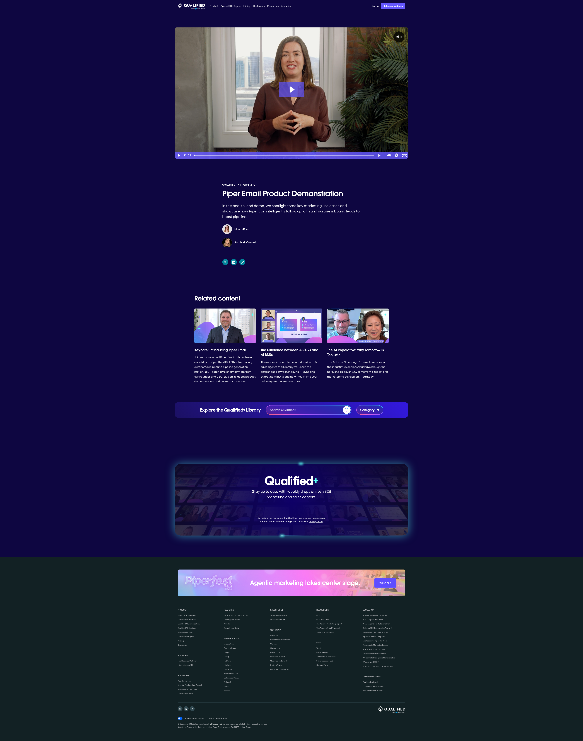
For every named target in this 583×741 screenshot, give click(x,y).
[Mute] (389, 155)
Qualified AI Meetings (187, 628)
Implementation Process (373, 690)
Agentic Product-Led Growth (190, 685)
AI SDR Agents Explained (373, 619)
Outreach (228, 669)
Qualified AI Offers (185, 632)
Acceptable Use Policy (326, 656)
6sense (227, 690)
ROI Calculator (322, 619)
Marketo (227, 665)
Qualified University (371, 682)
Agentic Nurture (184, 681)
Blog (318, 615)
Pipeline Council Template (374, 636)
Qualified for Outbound (188, 689)
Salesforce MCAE (231, 678)
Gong (226, 656)
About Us (274, 635)
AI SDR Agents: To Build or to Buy (376, 624)
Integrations (229, 644)
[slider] (284, 155)
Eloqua (227, 652)
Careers (273, 644)
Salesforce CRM (231, 673)
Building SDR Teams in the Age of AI (377, 628)
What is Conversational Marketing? (378, 666)
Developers (182, 645)
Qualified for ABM (185, 693)
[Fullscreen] (404, 155)
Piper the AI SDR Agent (187, 615)
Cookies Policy (322, 665)
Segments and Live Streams (236, 615)
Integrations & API (185, 665)
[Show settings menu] (397, 155)
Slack (226, 686)
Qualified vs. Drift (277, 656)
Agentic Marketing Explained (375, 615)
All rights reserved (214, 724)
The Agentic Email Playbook (328, 628)
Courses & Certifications (373, 686)
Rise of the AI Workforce (280, 639)
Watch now (385, 583)
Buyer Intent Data (231, 628)
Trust (318, 648)
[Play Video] (178, 155)
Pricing (181, 641)
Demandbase (230, 648)
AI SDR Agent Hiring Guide (374, 649)
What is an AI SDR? (371, 662)
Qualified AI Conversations (189, 624)
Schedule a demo (393, 6)
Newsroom (275, 652)
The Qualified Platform (187, 661)
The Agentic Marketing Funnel (375, 645)
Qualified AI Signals (186, 636)
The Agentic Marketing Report (329, 624)
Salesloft (227, 682)
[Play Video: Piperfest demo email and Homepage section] (291, 89)
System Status (276, 665)
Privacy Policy (316, 521)
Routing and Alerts (232, 619)
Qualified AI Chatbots (187, 619)
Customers (275, 648)
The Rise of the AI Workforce (374, 653)
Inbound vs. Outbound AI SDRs (375, 632)
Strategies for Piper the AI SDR (375, 641)
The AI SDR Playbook (325, 632)
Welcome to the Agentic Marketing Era (379, 658)
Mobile (227, 624)
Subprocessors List (324, 661)
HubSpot (227, 661)
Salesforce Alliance (278, 615)
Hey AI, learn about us (279, 669)
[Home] (191, 6)
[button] (214, 6)
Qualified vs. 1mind (278, 661)
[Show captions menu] (381, 155)
